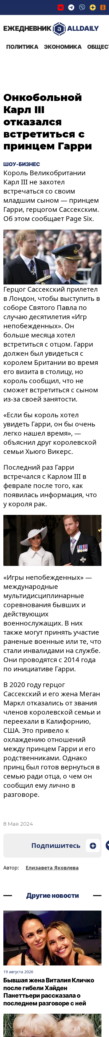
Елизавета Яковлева (52, 867)
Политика (22, 47)
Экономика (63, 47)
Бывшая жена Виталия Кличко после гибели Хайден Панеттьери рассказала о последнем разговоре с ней (48, 992)
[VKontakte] (61, 7)
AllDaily (51, 28)
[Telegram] (71, 7)
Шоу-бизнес (21, 164)
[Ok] (103, 7)
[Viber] (82, 7)
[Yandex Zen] (93, 7)
